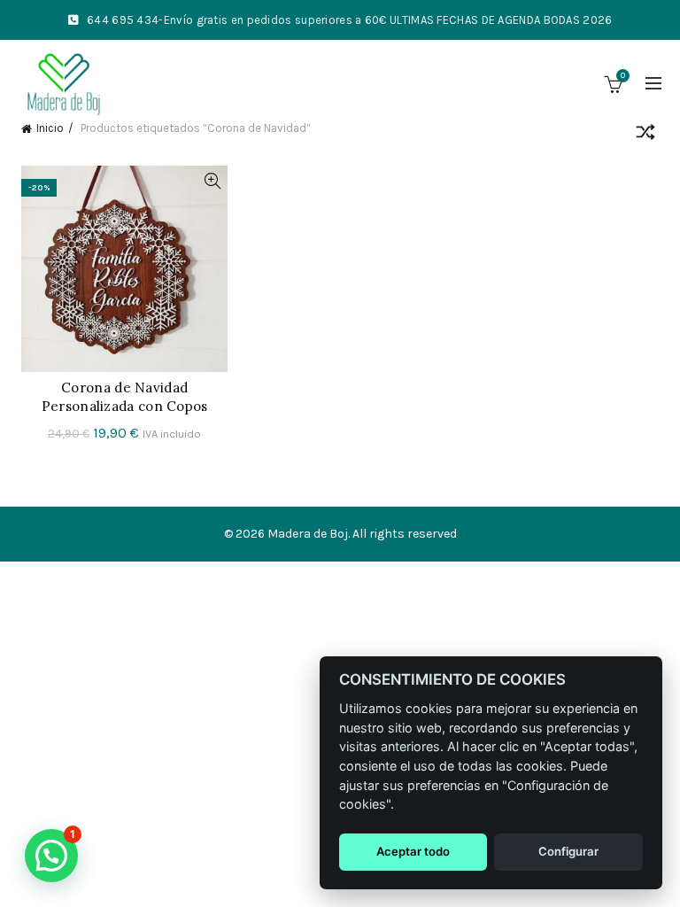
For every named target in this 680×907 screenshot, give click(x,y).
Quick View (212, 181)
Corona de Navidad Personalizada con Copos (125, 397)
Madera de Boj (307, 533)
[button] (51, 855)
